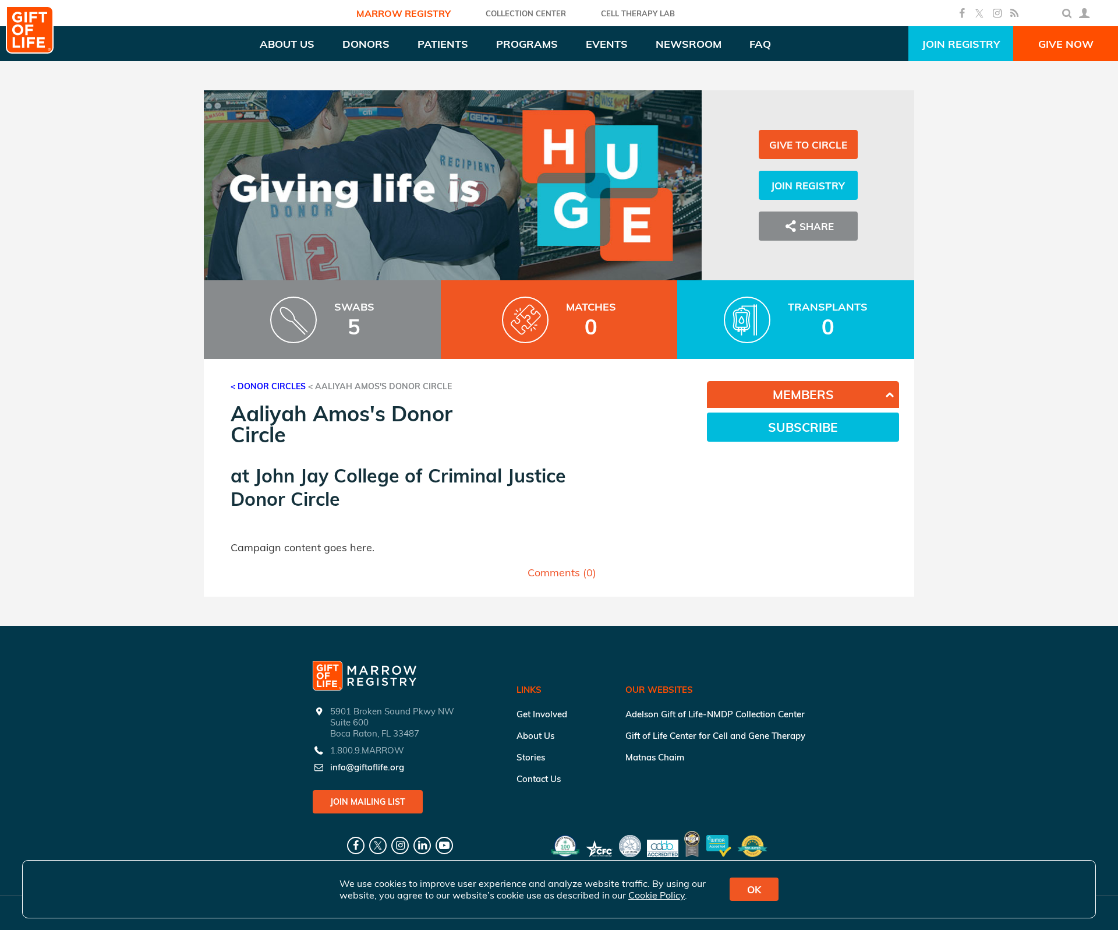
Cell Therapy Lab (638, 13)
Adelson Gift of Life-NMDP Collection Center (715, 714)
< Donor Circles (268, 386)
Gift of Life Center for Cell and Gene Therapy (715, 735)
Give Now (1066, 44)
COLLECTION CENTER (526, 13)
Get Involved (541, 714)
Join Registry (961, 44)
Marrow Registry (403, 13)
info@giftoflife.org (367, 767)
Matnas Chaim (654, 757)
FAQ (760, 44)
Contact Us (538, 778)
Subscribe (803, 427)
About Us (535, 735)
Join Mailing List (367, 802)
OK (754, 889)
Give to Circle (808, 145)
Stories (530, 757)
